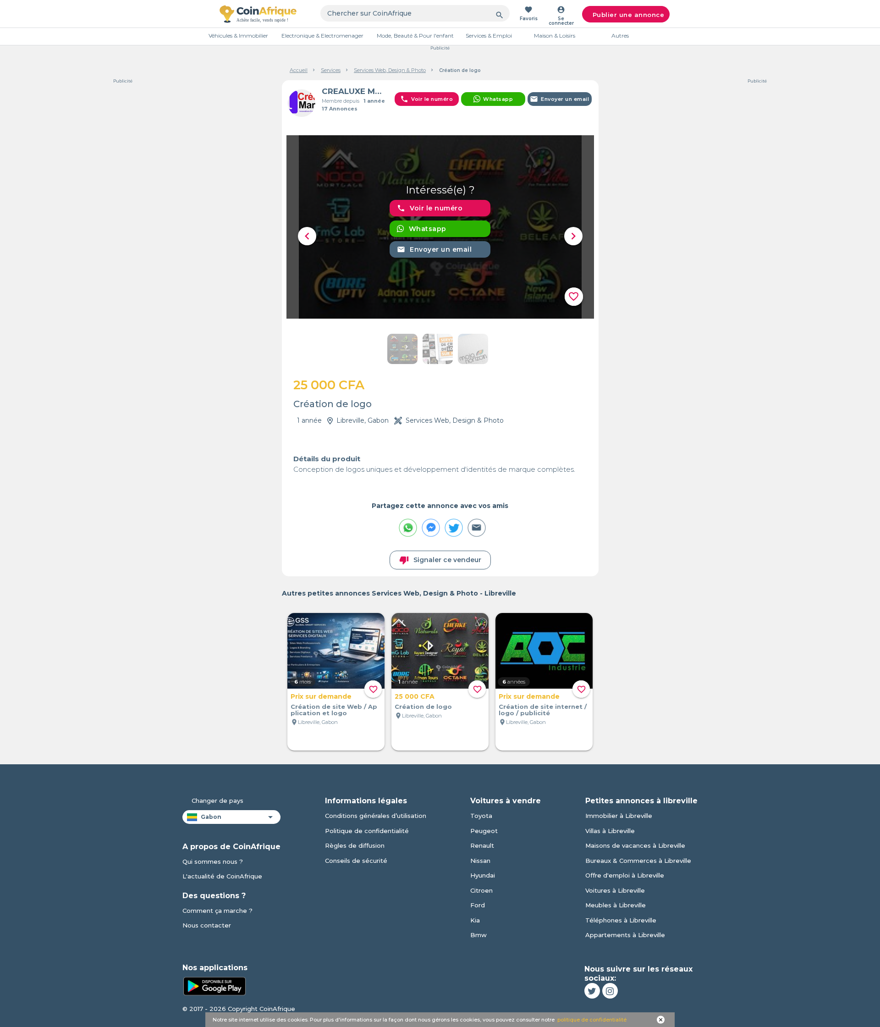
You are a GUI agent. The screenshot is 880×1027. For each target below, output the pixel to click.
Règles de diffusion (355, 845)
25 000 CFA (414, 696)
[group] (440, 227)
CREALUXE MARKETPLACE (354, 91)
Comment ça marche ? (217, 910)
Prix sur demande (321, 696)
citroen (481, 890)
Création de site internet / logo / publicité (543, 709)
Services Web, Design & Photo (390, 70)
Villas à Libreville (610, 830)
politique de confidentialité (592, 1019)
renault (482, 845)
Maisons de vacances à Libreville (635, 845)
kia (475, 920)
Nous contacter (206, 925)
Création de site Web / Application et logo (334, 709)
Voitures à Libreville (615, 890)
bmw (478, 935)
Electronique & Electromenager (322, 35)
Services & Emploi (489, 35)
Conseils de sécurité (356, 860)
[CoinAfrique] (258, 14)
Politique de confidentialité (367, 830)
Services (331, 70)
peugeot (484, 830)
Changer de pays (217, 800)
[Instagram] (610, 991)
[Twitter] (592, 991)
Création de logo (423, 706)
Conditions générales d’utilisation (375, 815)
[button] (307, 236)
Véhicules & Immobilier (238, 35)
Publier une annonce (629, 14)
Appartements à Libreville (625, 935)
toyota (481, 815)
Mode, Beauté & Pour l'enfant (415, 35)
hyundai (482, 875)
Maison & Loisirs (554, 35)
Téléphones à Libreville (620, 920)
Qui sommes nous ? (212, 861)
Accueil (299, 70)
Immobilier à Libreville (618, 815)
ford (477, 905)
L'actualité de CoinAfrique (222, 876)
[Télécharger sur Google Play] (214, 985)
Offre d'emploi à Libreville (624, 875)
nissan (480, 860)
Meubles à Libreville (615, 905)
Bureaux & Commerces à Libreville (638, 860)
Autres (620, 35)
